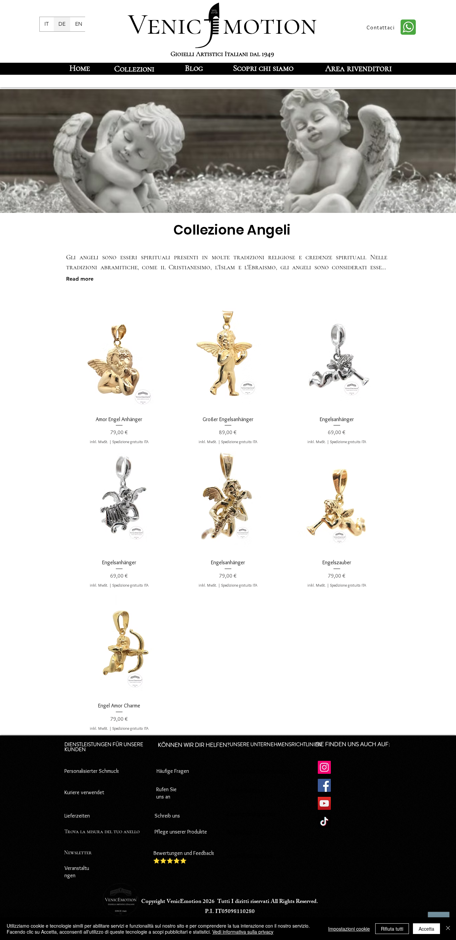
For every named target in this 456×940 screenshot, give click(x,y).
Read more (79, 279)
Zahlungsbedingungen (251, 814)
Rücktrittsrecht (243, 832)
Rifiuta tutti (392, 928)
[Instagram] (324, 767)
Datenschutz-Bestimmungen (258, 771)
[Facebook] (324, 785)
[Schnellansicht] (119, 359)
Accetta (426, 928)
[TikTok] (324, 821)
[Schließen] (448, 929)
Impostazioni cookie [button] (349, 928)
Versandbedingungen (249, 855)
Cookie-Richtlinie (245, 790)
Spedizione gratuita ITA (130, 441)
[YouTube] (324, 803)
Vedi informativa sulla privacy (242, 931)
